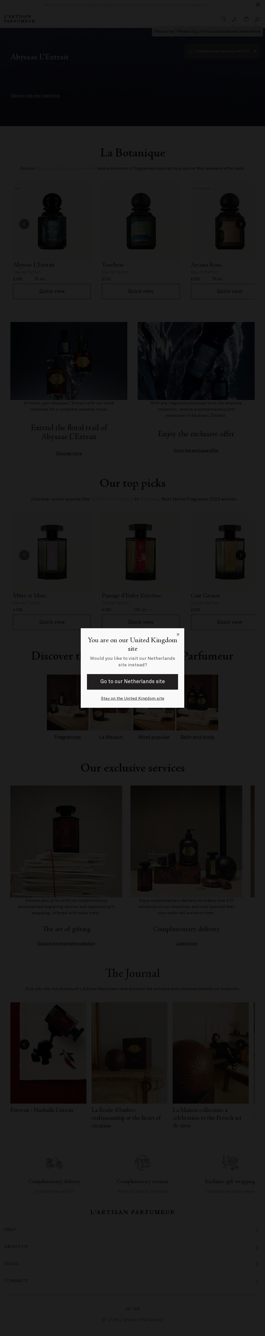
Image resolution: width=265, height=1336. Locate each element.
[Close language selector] (178, 634)
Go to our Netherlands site (132, 681)
